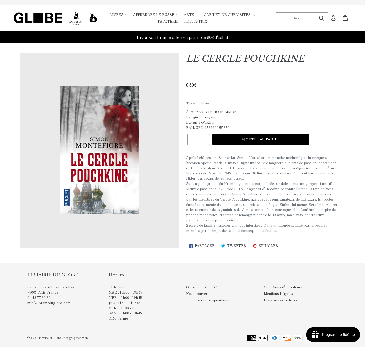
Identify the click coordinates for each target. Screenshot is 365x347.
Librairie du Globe (49, 338)
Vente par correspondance (208, 299)
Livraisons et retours (280, 299)
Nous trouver (196, 293)
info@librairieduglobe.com (49, 302)
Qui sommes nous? (201, 286)
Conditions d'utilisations (283, 286)
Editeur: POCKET (200, 122)
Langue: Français (200, 116)
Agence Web (80, 338)
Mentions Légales (278, 293)
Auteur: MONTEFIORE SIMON (211, 111)
